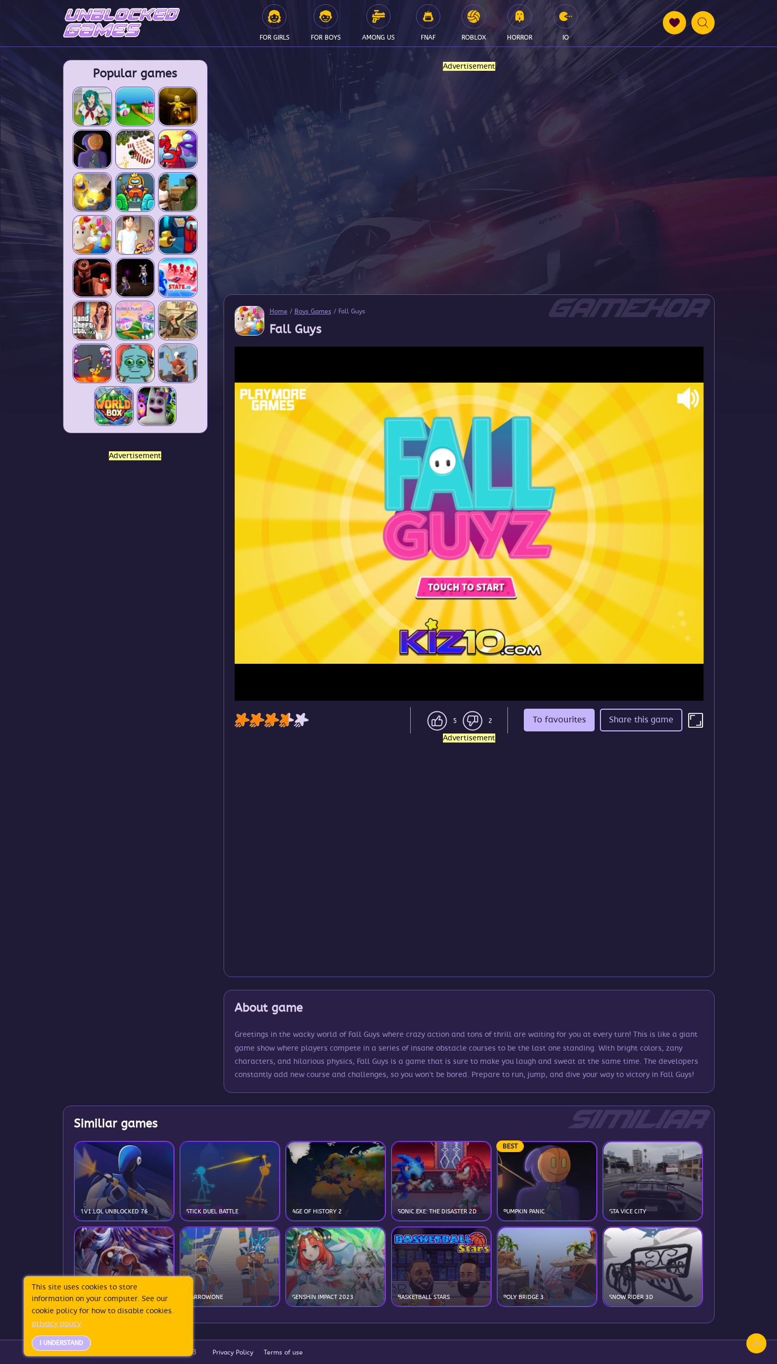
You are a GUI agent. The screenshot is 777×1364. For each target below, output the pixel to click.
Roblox (473, 37)
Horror (519, 37)
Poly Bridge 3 (523, 1297)
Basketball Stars (423, 1297)
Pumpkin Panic (524, 1211)
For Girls (275, 37)
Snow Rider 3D (631, 1297)
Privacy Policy (232, 1352)
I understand (61, 1343)
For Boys (326, 37)
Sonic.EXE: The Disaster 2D (437, 1211)
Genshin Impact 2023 (323, 1297)
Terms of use (283, 1352)
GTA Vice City (627, 1211)
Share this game (641, 720)
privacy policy (56, 1323)
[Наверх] (756, 1343)
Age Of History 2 (317, 1211)
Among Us (378, 37)
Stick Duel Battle (212, 1211)
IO (565, 37)
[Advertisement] (135, 621)
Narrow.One (204, 1297)
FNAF (428, 37)
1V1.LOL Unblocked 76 (114, 1211)
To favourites (559, 720)
